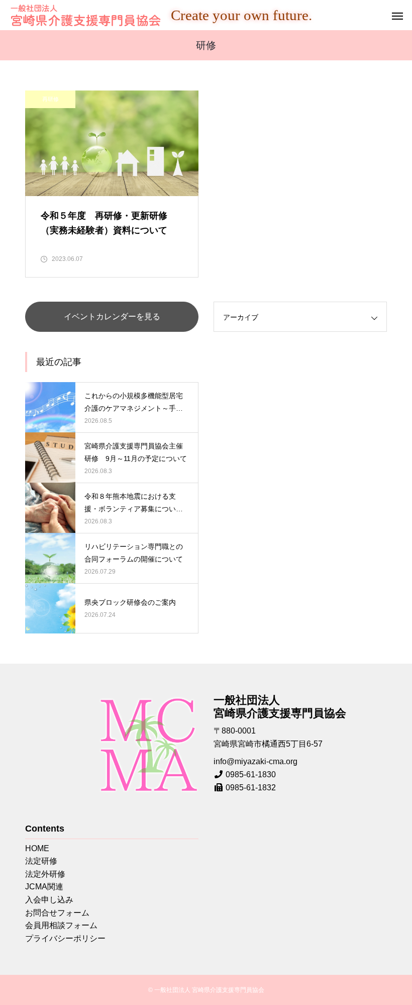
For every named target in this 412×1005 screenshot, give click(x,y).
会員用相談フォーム (61, 925)
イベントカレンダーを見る (112, 316)
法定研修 (41, 861)
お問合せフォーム (57, 912)
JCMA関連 (44, 886)
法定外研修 (45, 874)
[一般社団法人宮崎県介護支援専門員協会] (85, 15)
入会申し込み (49, 899)
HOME (37, 848)
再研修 (50, 99)
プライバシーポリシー (65, 938)
